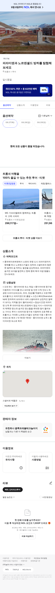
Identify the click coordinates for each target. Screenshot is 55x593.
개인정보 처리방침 (40, 558)
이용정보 (34, 105)
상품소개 (21, 105)
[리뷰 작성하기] (50, 483)
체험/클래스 (46, 183)
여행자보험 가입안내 (10, 561)
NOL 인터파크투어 (12, 489)
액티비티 (32, 183)
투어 (22, 183)
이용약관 (6, 558)
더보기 (28, 357)
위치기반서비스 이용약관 (21, 558)
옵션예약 (7, 105)
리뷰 (48, 105)
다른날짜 (46, 115)
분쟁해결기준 (35, 561)
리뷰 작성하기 (27, 536)
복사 (23, 401)
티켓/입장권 (9, 183)
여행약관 (24, 561)
